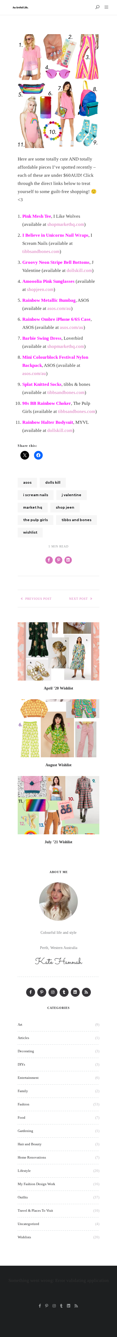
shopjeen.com (40, 289)
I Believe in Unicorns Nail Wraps (55, 235)
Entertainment (28, 1078)
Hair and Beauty (30, 1144)
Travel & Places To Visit (35, 1210)
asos (27, 482)
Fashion (23, 1104)
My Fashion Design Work (36, 1184)
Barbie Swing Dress (41, 338)
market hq (32, 507)
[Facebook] (30, 992)
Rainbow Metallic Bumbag (49, 300)
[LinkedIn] (75, 992)
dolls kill (52, 482)
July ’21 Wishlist (58, 842)
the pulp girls (35, 520)
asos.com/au (59, 308)
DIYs (21, 1064)
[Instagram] (52, 992)
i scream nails (35, 495)
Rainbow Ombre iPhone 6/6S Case (56, 319)
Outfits (23, 1197)
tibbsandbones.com (41, 251)
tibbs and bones (76, 520)
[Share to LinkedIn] (68, 560)
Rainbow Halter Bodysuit (47, 422)
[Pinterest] (41, 992)
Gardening (25, 1131)
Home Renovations (32, 1157)
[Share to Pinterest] (58, 560)
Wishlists (24, 1237)
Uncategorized (28, 1224)
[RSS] (86, 992)
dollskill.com (79, 270)
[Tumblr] (64, 992)
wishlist (30, 532)
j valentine (71, 495)
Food (21, 1117)
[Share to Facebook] (49, 560)
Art (20, 1024)
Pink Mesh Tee (36, 216)
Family (23, 1091)
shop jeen (65, 507)
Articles (23, 1038)
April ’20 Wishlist (58, 688)
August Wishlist (58, 765)
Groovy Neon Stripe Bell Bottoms (56, 262)
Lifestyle (24, 1171)
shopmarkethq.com (65, 224)
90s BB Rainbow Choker (46, 403)
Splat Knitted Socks (41, 384)
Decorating (26, 1051)
